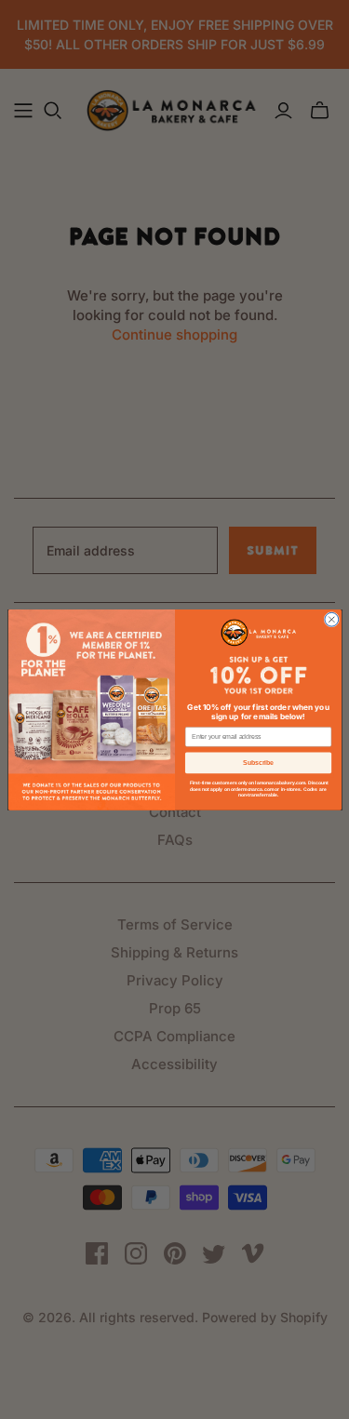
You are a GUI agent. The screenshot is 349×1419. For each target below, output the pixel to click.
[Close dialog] (331, 619)
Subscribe (258, 762)
